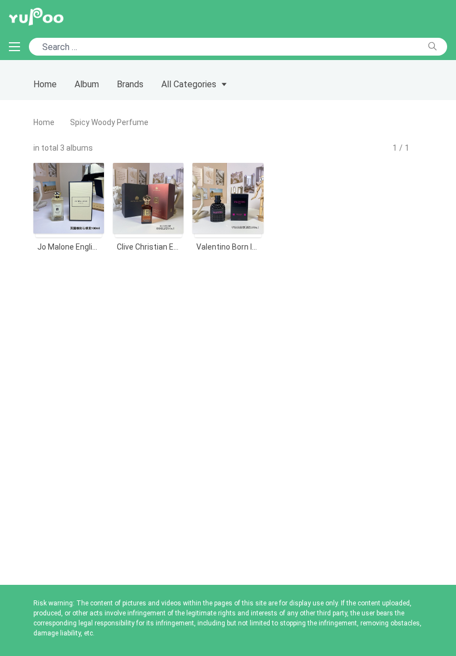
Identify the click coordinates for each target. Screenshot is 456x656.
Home (45, 84)
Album (87, 84)
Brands (130, 84)
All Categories (188, 84)
